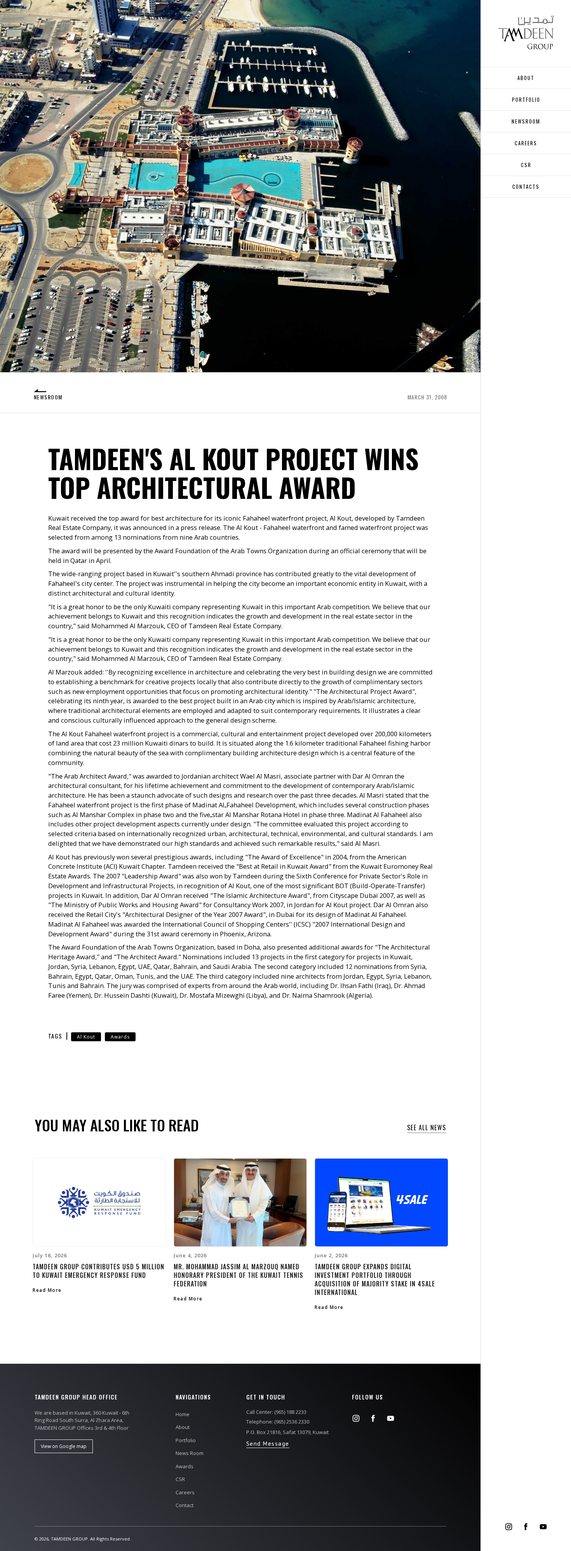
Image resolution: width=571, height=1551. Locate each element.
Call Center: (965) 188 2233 (276, 1412)
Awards (120, 1036)
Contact (184, 1505)
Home (183, 1414)
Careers (185, 1492)
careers (526, 143)
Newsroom (526, 121)
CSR (526, 165)
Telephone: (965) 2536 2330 (277, 1422)
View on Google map (64, 1446)
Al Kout (86, 1036)
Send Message (267, 1443)
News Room (190, 1453)
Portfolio (526, 99)
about (525, 78)
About (183, 1427)
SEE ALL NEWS (426, 1128)
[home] (526, 32)
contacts (526, 186)
